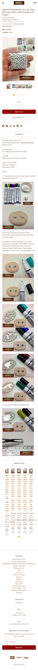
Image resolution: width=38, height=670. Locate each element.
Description (19, 134)
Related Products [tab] (19, 463)
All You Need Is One (19, 586)
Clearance (19, 581)
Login (5, 21)
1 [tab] (14, 95)
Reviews (19, 579)
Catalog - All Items (19, 566)
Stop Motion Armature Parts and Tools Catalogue (19, 564)
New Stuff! (19, 584)
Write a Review (7, 26)
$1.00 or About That (19, 588)
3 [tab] (20, 95)
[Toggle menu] (3, 3)
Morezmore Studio (27, 142)
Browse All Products (19, 561)
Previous (4, 86)
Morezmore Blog (19, 575)
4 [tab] (24, 95)
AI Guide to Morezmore (19, 590)
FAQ (19, 570)
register (9, 21)
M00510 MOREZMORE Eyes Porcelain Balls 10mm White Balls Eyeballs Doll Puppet (7, 494)
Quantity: (19, 102)
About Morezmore (19, 559)
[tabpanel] (8, 86)
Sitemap (19, 592)
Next (34, 86)
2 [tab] (17, 95)
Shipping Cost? (19, 568)
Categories (19, 603)
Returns (19, 577)
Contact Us (19, 572)
